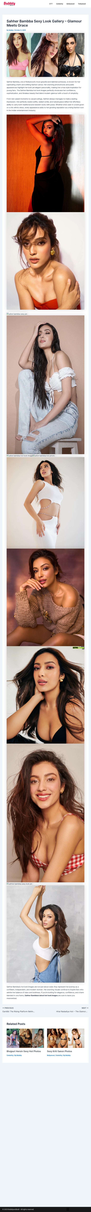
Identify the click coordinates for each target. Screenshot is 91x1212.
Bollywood (70, 4)
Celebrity (59, 4)
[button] (67, 1209)
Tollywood (82, 4)
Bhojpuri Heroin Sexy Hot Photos (24, 1051)
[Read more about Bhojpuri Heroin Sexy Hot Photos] (25, 1038)
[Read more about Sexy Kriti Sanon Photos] (65, 1038)
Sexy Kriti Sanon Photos (59, 1051)
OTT (51, 4)
